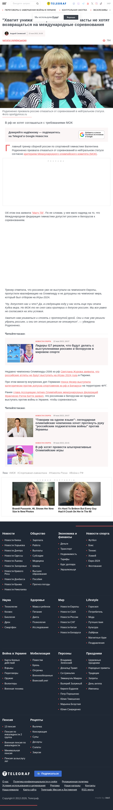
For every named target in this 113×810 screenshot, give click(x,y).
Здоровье (37, 600)
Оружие (9, 678)
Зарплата (38, 540)
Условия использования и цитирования (23, 785)
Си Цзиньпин (67, 673)
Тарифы (64, 559)
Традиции (93, 673)
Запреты (93, 678)
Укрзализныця (68, 569)
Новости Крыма (13, 584)
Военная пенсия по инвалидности (15, 744)
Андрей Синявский (18, 33)
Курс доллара (67, 564)
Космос (9, 612)
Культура (93, 627)
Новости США (68, 612)
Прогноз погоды (41, 584)
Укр (109, 3)
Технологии (11, 606)
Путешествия (95, 622)
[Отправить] (37, 3)
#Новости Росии (58, 473)
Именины (93, 688)
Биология (10, 617)
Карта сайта (29, 789)
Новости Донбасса (15, 579)
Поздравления (96, 643)
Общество (37, 533)
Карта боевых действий (12, 661)
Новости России (69, 617)
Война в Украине (14, 653)
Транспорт (66, 549)
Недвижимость (68, 554)
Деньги (64, 543)
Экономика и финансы (67, 535)
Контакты (90, 785)
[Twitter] (92, 3)
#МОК (12, 473)
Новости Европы (69, 606)
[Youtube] (88, 3)
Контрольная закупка (74, 10)
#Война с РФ (76, 473)
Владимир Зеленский (66, 661)
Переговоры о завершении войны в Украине (30, 10)
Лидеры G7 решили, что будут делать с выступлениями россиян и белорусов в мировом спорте (64, 349)
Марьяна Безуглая (70, 704)
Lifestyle (92, 600)
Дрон (7, 622)
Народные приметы (99, 668)
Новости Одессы (14, 555)
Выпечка (37, 726)
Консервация (40, 731)
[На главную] (56, 3)
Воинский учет (40, 680)
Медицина (38, 561)
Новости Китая (68, 627)
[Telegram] (83, 3)
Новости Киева (13, 540)
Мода (91, 617)
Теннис (92, 550)
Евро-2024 (94, 561)
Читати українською (14, 40)
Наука (6, 600)
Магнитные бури (97, 637)
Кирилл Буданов (69, 688)
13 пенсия (10, 726)
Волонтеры (11, 683)
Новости (8, 533)
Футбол (92, 540)
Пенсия (7, 720)
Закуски (37, 752)
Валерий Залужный (71, 683)
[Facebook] (74, 3)
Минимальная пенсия (12, 752)
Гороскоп (93, 606)
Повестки (38, 660)
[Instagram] (96, 3)
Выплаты (38, 550)
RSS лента (88, 789)
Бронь (36, 665)
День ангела (95, 683)
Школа (36, 566)
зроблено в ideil (103, 798)
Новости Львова (14, 561)
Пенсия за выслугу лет (15, 759)
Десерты (37, 742)
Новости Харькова (15, 545)
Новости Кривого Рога (14, 572)
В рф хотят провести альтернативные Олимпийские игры (63, 448)
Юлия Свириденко (70, 709)
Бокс (91, 545)
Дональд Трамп (68, 668)
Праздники (94, 653)
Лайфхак (93, 632)
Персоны (64, 653)
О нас (5, 781)
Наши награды (72, 785)
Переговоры (11, 673)
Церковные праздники (94, 661)
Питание (37, 612)
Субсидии (38, 555)
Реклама (55, 785)
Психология (39, 622)
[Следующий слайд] (110, 10)
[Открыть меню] (4, 3)
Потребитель (95, 612)
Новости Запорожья (16, 566)
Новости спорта (43, 341)
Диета (36, 617)
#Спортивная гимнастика (32, 473)
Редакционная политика (75, 781)
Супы (36, 737)
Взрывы (9, 668)
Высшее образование (40, 572)
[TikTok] (101, 3)
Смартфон (10, 627)
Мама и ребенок (41, 606)
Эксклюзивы (100, 10)
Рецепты (36, 720)
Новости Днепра (14, 550)
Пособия (37, 579)
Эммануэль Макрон (71, 678)
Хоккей (92, 555)
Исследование (41, 627)
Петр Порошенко (69, 694)
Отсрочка (38, 670)
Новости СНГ (67, 622)
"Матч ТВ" (38, 212)
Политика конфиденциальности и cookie (35, 781)
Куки (55, 17)
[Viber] (78, 3)
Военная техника (14, 688)
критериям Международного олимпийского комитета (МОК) (60, 153)
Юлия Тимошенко (70, 699)
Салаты (37, 747)
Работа (36, 545)
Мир (61, 600)
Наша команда (10, 789)
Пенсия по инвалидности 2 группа (13, 734)
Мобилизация (40, 653)
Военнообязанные (43, 675)
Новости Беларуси (70, 632)
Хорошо (71, 17)
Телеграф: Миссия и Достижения (59, 789)
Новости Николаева (15, 589)
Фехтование (95, 566)
